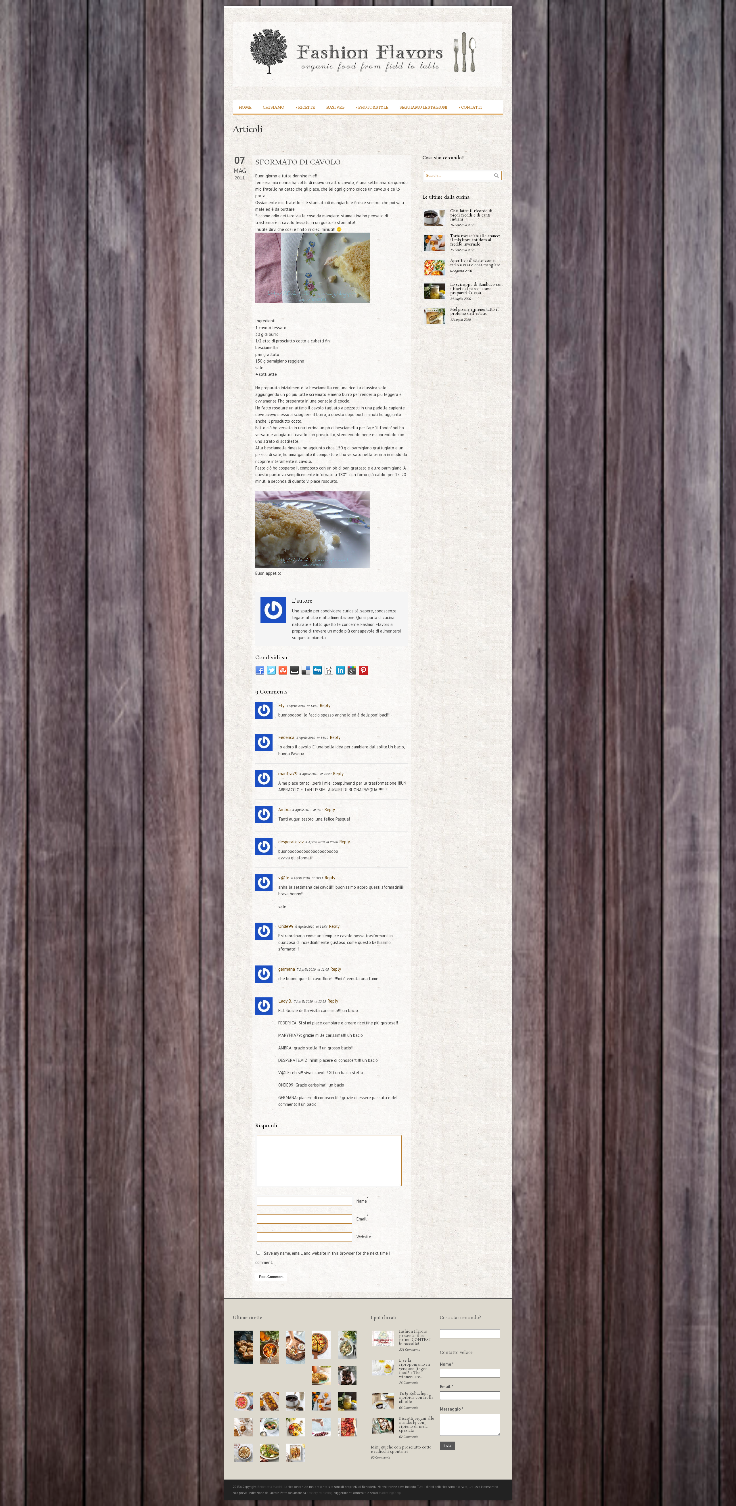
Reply (325, 705)
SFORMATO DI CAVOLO (298, 162)
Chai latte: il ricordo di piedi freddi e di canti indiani (471, 215)
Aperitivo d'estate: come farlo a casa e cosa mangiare (475, 263)
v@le (283, 877)
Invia (447, 1446)
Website (363, 1236)
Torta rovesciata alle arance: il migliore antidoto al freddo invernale (475, 240)
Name (361, 1201)
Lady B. (285, 1001)
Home (245, 107)
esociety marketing (320, 1493)
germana (286, 969)
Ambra (284, 809)
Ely (281, 705)
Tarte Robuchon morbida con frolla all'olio (416, 1398)
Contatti (470, 107)
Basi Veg (335, 107)
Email (361, 1219)
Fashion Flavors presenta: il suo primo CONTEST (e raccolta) (415, 1338)
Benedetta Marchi (270, 1487)
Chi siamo (273, 107)
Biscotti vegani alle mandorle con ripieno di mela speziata (416, 1425)
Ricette (305, 107)
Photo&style (372, 107)
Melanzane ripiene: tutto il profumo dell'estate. (474, 312)
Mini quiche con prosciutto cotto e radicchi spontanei (401, 1449)
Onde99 (286, 926)
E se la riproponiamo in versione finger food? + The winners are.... (414, 1369)
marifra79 (288, 773)
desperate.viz (291, 841)
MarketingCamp (390, 1493)
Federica (286, 737)
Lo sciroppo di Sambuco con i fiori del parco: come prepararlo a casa (476, 289)
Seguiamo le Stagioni (423, 107)
